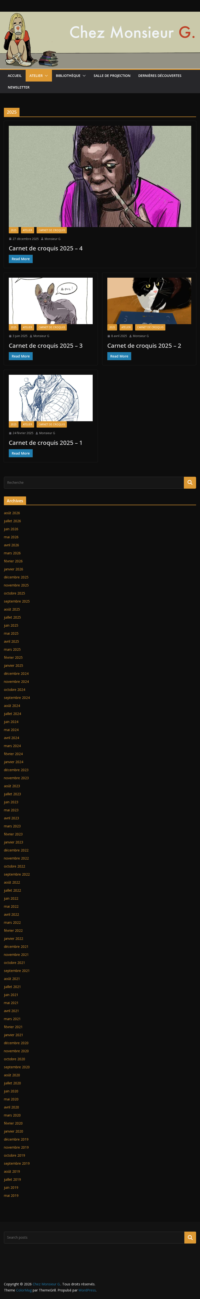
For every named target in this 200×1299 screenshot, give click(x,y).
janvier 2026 (13, 569)
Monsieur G (52, 239)
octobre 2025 (14, 593)
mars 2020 (12, 1115)
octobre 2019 (14, 1155)
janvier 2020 (13, 1131)
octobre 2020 (14, 1059)
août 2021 (12, 978)
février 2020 (13, 1123)
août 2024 (12, 705)
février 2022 (13, 930)
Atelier (36, 75)
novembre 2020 (16, 1051)
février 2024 (13, 753)
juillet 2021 (12, 986)
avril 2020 (11, 1107)
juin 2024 (11, 721)
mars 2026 (12, 553)
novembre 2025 (16, 585)
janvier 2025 (13, 665)
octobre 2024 (14, 689)
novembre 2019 (16, 1147)
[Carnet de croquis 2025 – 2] (149, 301)
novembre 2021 (16, 954)
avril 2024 (11, 737)
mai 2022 (11, 906)
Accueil (15, 75)
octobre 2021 (14, 962)
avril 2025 (11, 641)
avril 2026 (11, 545)
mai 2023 (11, 810)
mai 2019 (11, 1195)
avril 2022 (11, 914)
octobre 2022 (14, 866)
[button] (45, 75)
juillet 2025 (12, 617)
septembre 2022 (17, 874)
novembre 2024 (16, 681)
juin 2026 (11, 529)
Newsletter (19, 87)
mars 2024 (12, 745)
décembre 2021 (16, 946)
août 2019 (12, 1171)
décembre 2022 (16, 850)
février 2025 (13, 657)
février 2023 (13, 834)
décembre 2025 (16, 577)
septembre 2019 (17, 1163)
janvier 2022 (13, 938)
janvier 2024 (13, 761)
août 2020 (12, 1075)
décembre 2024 (16, 673)
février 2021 (13, 1027)
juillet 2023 (12, 794)
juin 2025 (11, 625)
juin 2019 (11, 1187)
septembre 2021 (17, 970)
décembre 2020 (16, 1043)
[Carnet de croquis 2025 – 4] (100, 176)
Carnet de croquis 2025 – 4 (46, 248)
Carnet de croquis (52, 230)
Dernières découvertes (159, 75)
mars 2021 (12, 1018)
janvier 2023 (13, 842)
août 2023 (12, 786)
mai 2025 (11, 633)
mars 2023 (12, 826)
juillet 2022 (12, 890)
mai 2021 (11, 1002)
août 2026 (12, 513)
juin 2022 (11, 898)
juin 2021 (11, 994)
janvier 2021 (13, 1035)
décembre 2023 (16, 770)
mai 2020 (11, 1099)
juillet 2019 (12, 1179)
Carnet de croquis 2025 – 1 (46, 443)
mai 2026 (11, 537)
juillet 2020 (12, 1083)
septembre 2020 (17, 1067)
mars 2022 (12, 922)
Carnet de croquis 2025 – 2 (144, 345)
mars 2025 (12, 649)
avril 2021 (11, 1010)
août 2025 (12, 609)
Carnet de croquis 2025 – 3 (46, 345)
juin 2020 (11, 1091)
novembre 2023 (16, 778)
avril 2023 (11, 818)
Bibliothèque (68, 75)
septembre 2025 (17, 601)
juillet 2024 (12, 713)
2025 (14, 230)
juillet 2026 (12, 521)
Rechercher (190, 1237)
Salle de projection (112, 75)
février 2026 (13, 561)
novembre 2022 (16, 858)
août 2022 (12, 882)
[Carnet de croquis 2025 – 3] (51, 301)
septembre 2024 (17, 697)
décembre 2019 (16, 1139)
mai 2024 (11, 729)
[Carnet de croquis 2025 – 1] (51, 398)
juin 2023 (11, 802)
